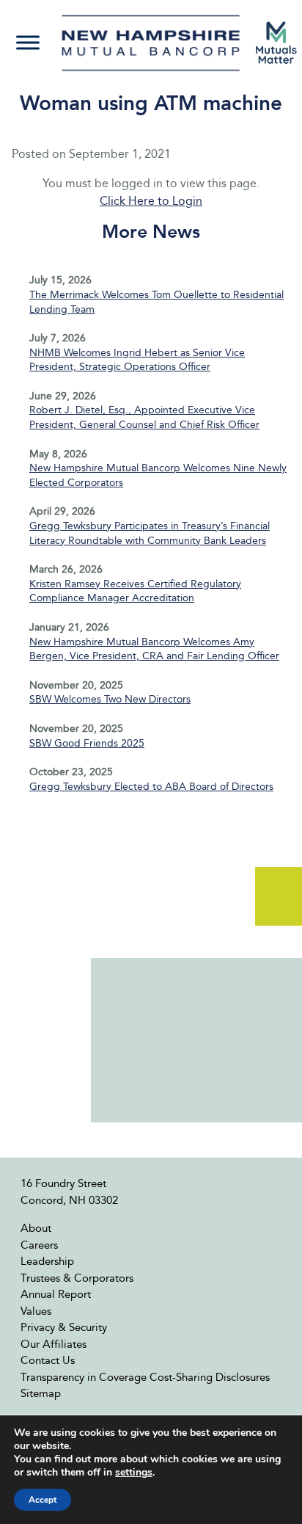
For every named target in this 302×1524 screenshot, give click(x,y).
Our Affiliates (53, 1344)
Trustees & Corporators (77, 1278)
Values (36, 1311)
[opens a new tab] (276, 43)
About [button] (36, 1228)
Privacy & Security (64, 1327)
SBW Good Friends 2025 (86, 743)
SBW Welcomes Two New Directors (110, 699)
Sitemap (41, 1393)
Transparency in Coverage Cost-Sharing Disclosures (145, 1377)
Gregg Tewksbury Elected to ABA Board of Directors (151, 786)
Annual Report (56, 1294)
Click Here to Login (151, 201)
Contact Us (48, 1360)
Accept (42, 1500)
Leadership (47, 1261)
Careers (39, 1245)
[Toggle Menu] (28, 43)
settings (133, 1472)
